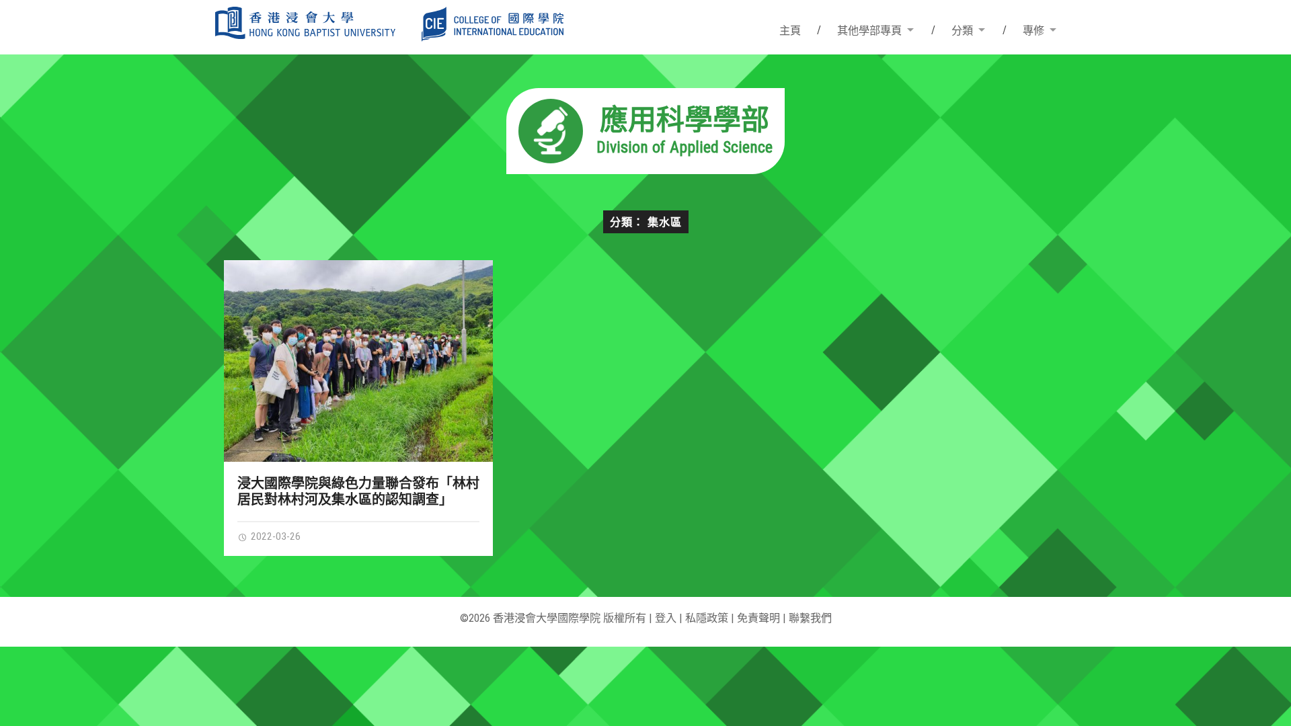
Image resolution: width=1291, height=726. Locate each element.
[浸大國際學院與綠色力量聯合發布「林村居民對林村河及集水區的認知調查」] (359, 361)
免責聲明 (758, 618)
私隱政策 (706, 618)
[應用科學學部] (645, 170)
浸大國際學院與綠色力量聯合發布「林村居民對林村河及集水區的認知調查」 (358, 491)
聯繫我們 (810, 618)
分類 (962, 30)
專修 (1033, 30)
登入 (665, 618)
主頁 (790, 30)
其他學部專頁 (869, 30)
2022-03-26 (274, 536)
